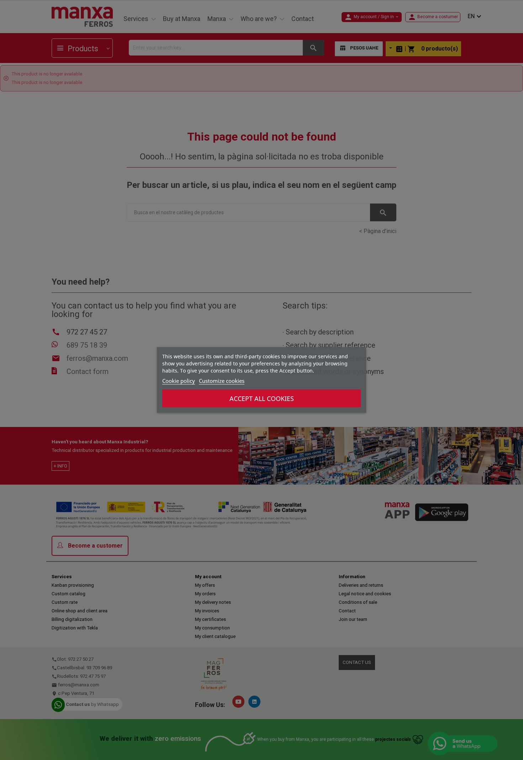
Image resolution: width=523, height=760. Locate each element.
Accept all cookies (261, 398)
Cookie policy (178, 380)
